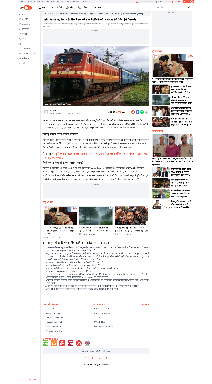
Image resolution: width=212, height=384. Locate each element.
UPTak (23, 2)
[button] (28, 14)
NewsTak (31, 2)
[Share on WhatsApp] (142, 112)
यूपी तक (53, 111)
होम (43, 7)
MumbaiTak (50, 2)
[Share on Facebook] (137, 112)
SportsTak (40, 2)
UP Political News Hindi (102, 309)
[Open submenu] (38, 24)
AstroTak (76, 2)
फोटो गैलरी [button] (98, 7)
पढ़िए (71, 7)
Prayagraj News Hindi (54, 331)
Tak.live (84, 2)
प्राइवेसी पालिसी (95, 351)
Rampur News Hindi (53, 327)
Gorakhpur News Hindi (54, 318)
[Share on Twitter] (146, 112)
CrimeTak (59, 2)
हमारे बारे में (85, 351)
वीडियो (84, 7)
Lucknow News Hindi (54, 309)
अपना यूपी (51, 14)
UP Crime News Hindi (101, 313)
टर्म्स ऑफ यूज (106, 351)
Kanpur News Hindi (53, 313)
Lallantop (68, 2)
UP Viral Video (99, 322)
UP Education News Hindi (103, 327)
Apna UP (96, 318)
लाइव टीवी (58, 7)
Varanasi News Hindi (54, 322)
